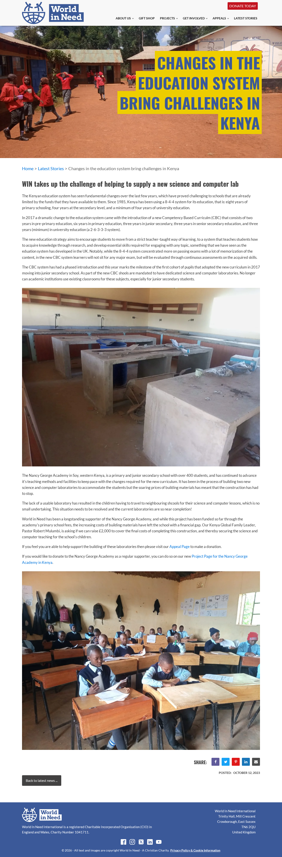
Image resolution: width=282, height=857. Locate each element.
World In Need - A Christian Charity (144, 850)
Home (27, 168)
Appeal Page (179, 546)
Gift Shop (147, 18)
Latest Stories (245, 18)
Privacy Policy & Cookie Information (195, 850)
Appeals (219, 18)
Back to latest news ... (42, 780)
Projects (167, 18)
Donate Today (242, 6)
